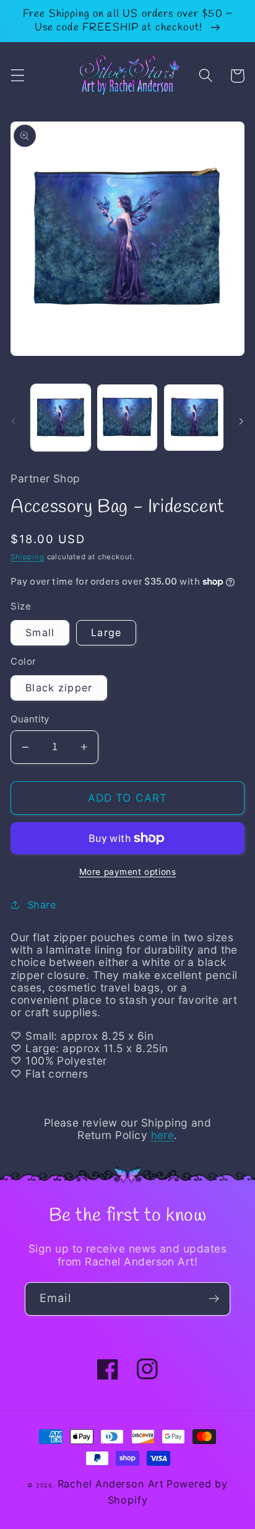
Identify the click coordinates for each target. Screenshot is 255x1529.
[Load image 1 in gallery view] (60, 417)
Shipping (27, 556)
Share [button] (41, 904)
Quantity (30, 719)
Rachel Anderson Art (111, 1484)
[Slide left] (13, 421)
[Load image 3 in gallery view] (193, 417)
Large (106, 632)
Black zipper (58, 687)
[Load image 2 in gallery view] (127, 417)
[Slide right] (241, 421)
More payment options (127, 872)
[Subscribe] (214, 1299)
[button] (17, 76)
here (163, 1134)
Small (39, 632)
